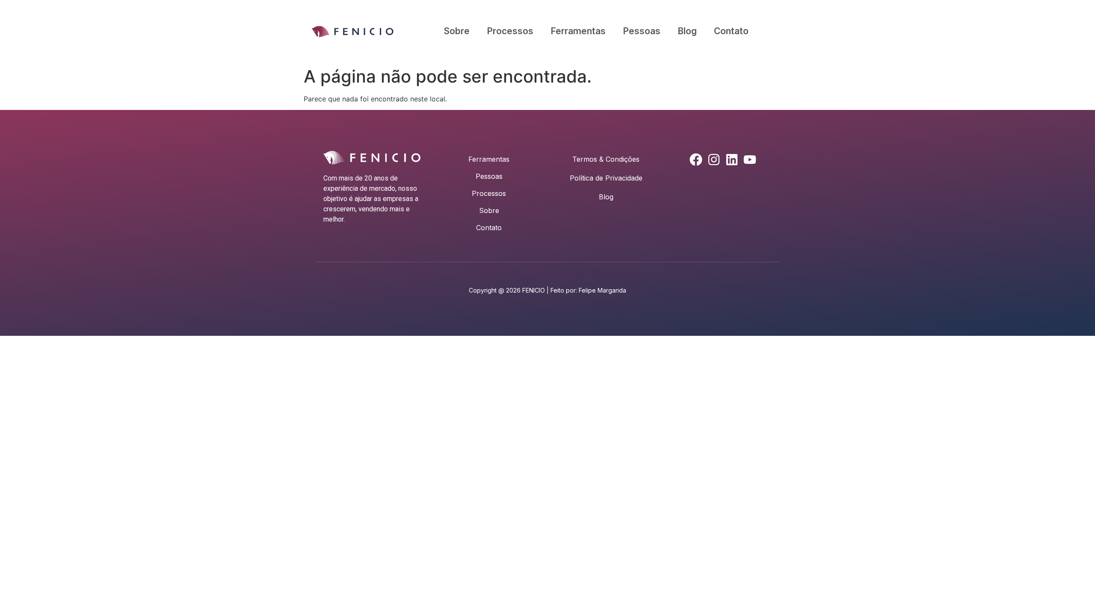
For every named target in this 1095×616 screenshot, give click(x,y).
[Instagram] (714, 160)
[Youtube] (750, 160)
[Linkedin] (732, 160)
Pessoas (641, 31)
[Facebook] (696, 160)
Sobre (457, 31)
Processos (510, 31)
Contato (731, 31)
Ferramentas (578, 31)
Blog (687, 31)
